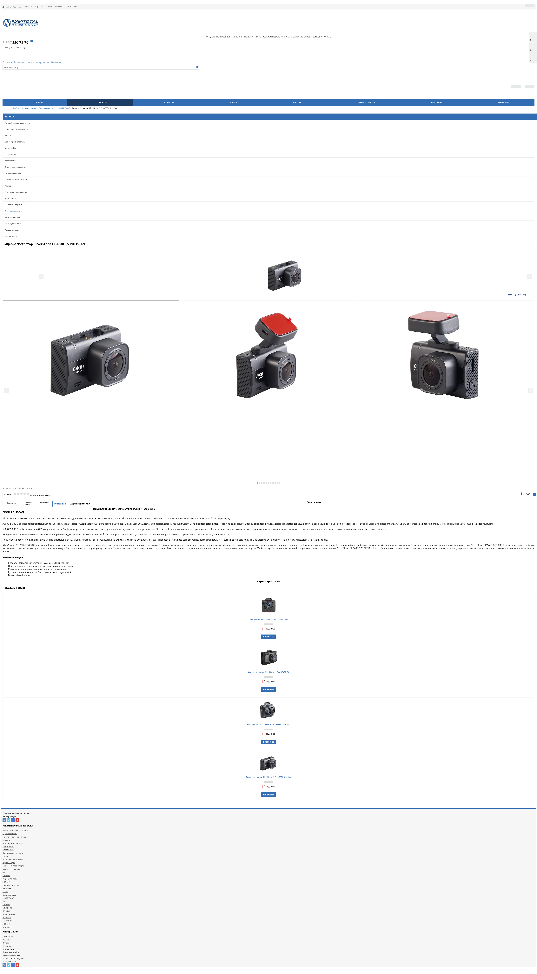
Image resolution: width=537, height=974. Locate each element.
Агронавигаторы (10, 833)
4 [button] (264, 483)
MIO (4, 872)
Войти (8, 7)
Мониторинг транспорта (15, 204)
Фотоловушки (11, 160)
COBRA (5, 891)
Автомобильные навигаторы (17, 123)
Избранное (44, 503)
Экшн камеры (11, 236)
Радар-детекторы (12, 217)
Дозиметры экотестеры (15, 142)
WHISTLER (7, 888)
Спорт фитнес (11, 154)
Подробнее (268, 637)
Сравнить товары (28, 504)
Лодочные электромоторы (16, 179)
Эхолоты (8, 135)
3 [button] (262, 483)
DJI (4, 901)
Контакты (436, 102)
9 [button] (275, 483)
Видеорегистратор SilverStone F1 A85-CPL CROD (268, 672)
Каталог (103, 102)
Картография (10, 148)
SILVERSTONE (8, 898)
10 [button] (277, 483)
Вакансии (56, 62)
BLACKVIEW (7, 927)
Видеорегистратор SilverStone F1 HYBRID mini (268, 619)
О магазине (8, 936)
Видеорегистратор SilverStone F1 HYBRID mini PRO (268, 724)
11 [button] (280, 483)
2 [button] (259, 483)
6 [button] (268, 483)
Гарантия (39, 6)
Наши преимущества (55, 6)
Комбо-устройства (13, 223)
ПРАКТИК (6, 911)
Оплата (6, 943)
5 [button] (266, 483)
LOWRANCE (7, 908)
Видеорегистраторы (13, 211)
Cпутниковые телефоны (15, 167)
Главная (38, 102)
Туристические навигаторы (17, 129)
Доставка (29, 6)
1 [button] (257, 483)
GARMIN (6, 875)
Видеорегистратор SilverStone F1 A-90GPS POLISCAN (268, 777)
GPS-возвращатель (13, 173)
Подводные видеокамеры (16, 192)
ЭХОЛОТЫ (7, 917)
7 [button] (271, 483)
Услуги (234, 102)
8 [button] (273, 483)
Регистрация (18, 7)
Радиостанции (11, 198)
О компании (71, 6)
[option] (285, 285)
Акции (297, 102)
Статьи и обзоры (365, 102)
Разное (8, 186)
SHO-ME (6, 882)
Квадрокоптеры (12, 230)
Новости (169, 102)
